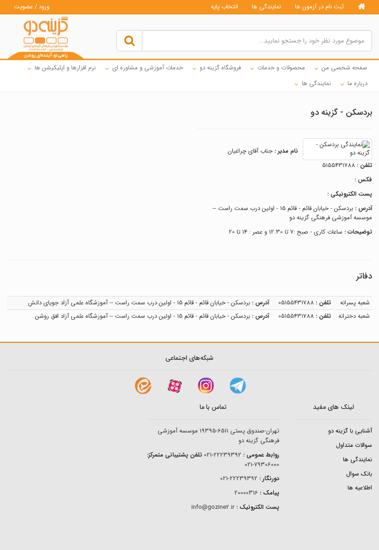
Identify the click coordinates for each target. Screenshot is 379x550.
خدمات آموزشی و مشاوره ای (147, 68)
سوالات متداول (354, 445)
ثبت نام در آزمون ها (319, 7)
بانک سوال (359, 474)
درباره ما (357, 83)
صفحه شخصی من (344, 68)
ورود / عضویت (31, 7)
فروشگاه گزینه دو (220, 68)
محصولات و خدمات (281, 68)
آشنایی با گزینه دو (350, 431)
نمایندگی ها (266, 7)
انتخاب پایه (224, 7)
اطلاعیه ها (360, 488)
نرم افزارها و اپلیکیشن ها (65, 68)
